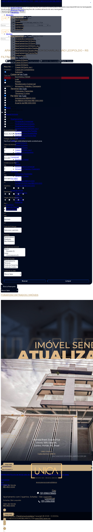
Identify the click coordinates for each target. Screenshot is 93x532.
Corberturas (20, 55)
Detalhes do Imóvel (11, 247)
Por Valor (14, 96)
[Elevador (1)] (14, 251)
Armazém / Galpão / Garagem (28, 86)
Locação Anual (17, 17)
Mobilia (6, 235)
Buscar (25, 281)
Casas (17, 22)
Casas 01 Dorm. (21, 60)
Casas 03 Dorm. (21, 65)
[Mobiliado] (9, 239)
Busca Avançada (9, 286)
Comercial (19, 27)
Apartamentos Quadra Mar (26, 50)
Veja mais (8, 464)
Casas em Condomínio (24, 69)
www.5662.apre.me (42, 518)
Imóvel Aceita (9, 259)
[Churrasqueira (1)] (14, 255)
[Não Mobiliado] (9, 241)
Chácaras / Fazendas (24, 91)
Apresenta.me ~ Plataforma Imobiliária (18, 516)
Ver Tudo (27, 17)
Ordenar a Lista (10, 271)
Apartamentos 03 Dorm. (25, 43)
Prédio (18, 81)
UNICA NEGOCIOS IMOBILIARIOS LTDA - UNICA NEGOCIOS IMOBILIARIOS (31, 1)
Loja (17, 79)
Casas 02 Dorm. (21, 62)
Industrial (19, 29)
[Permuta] (11, 263)
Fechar (90, 2)
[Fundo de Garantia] (11, 265)
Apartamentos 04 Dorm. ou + (27, 46)
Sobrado (19, 24)
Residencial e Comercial (25, 84)
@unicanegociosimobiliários (46, 482)
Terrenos (15, 88)
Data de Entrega (10, 226)
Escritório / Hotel (22, 77)
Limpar (68, 281)
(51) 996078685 (48, 491)
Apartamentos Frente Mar (26, 53)
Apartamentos (21, 19)
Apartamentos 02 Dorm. (25, 41)
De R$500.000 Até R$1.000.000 (29, 100)
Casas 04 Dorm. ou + (24, 67)
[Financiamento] (11, 261)
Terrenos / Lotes (22, 93)
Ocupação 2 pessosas (24, 39)
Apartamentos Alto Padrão (26, 48)
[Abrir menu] (2, 112)
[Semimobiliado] (9, 237)
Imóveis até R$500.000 (25, 98)
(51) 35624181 (48, 499)
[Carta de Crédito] (11, 267)
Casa (13, 58)
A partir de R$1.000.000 (25, 103)
